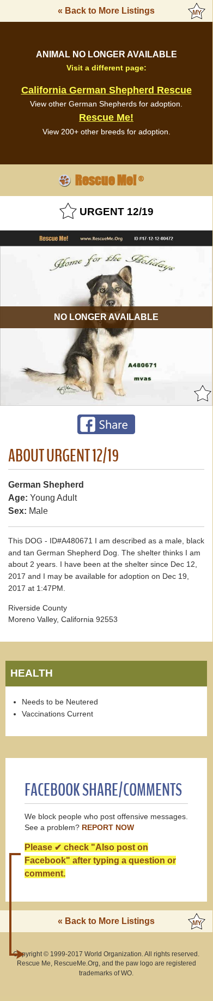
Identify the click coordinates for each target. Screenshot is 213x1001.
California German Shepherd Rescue (106, 90)
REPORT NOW (108, 828)
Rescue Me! (106, 117)
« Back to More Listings (106, 10)
